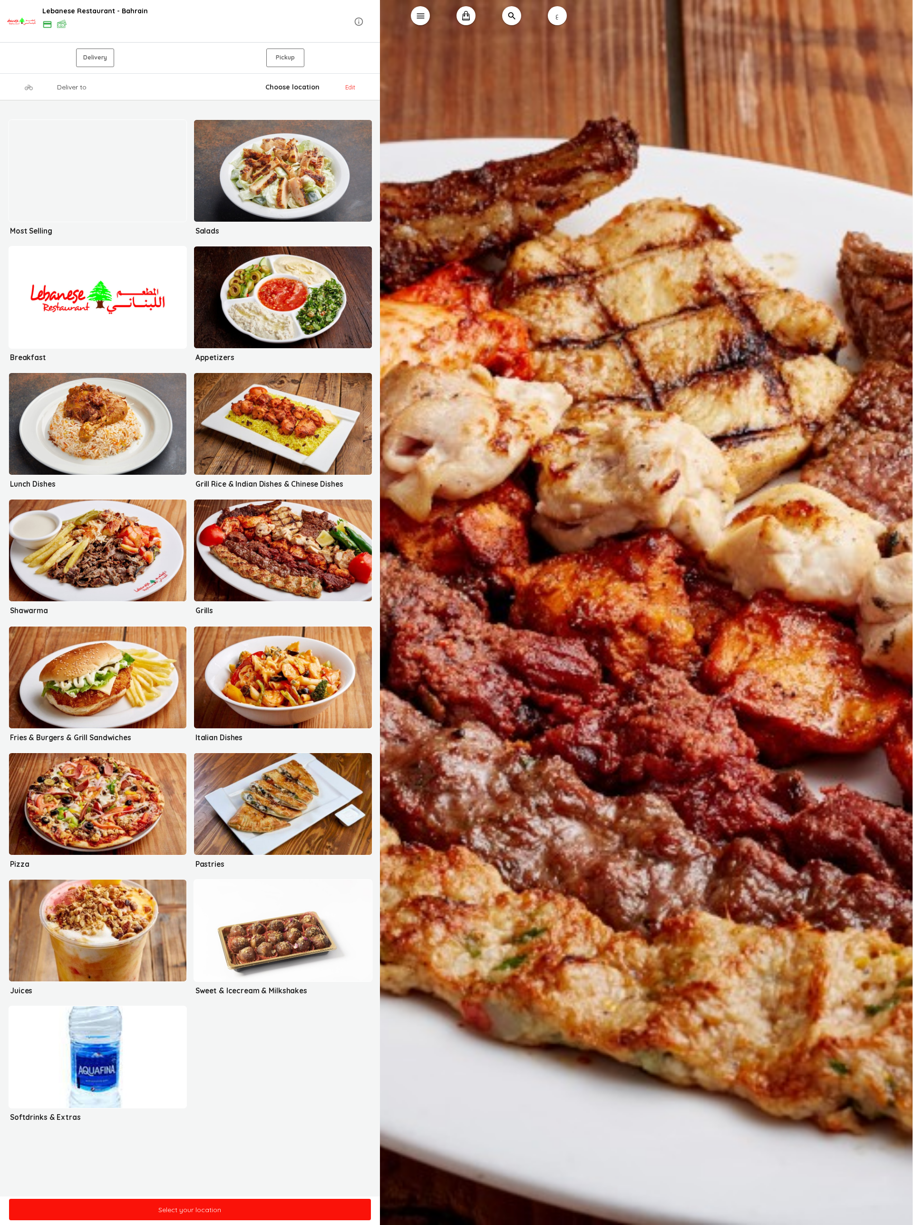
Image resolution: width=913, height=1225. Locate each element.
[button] (190, 21)
